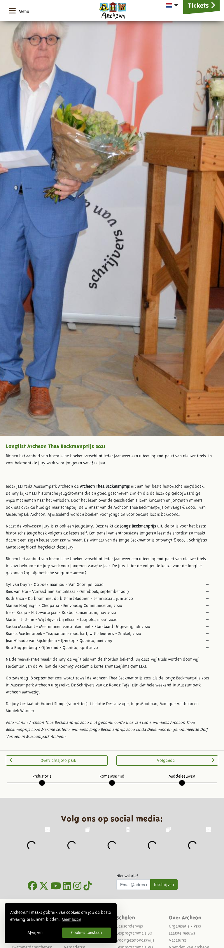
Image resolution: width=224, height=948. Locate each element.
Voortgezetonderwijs (135, 940)
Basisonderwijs (129, 926)
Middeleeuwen (182, 776)
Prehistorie (42, 776)
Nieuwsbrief (127, 875)
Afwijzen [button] (35, 932)
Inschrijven (164, 884)
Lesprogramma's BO (134, 933)
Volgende (166, 760)
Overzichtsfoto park (58, 760)
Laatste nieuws (182, 933)
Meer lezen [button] (71, 919)
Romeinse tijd (112, 776)
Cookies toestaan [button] (86, 932)
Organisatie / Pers (185, 926)
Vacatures (178, 940)
